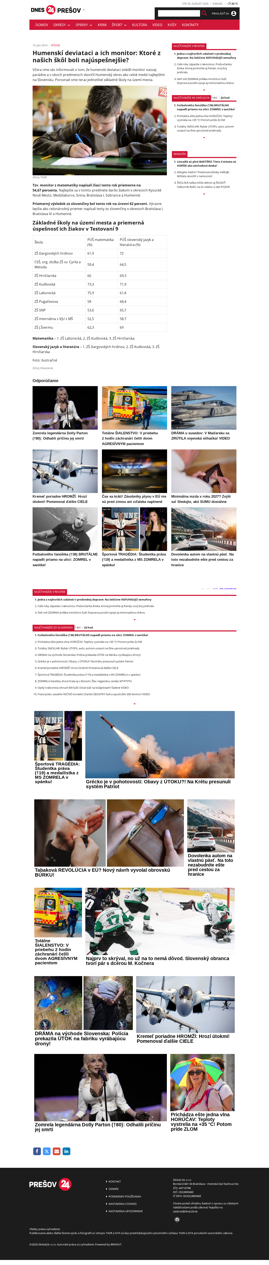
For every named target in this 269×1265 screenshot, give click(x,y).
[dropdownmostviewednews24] (204, 138)
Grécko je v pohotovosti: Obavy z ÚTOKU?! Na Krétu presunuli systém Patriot (85, 661)
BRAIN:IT (116, 1244)
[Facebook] (37, 1151)
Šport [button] (118, 25)
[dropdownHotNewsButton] (204, 194)
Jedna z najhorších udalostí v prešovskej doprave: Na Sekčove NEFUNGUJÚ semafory (206, 56)
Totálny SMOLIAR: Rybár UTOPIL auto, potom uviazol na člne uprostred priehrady (205, 128)
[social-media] (176, 1220)
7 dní (214, 98)
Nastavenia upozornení (125, 1211)
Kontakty (190, 25)
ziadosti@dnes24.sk (185, 1211)
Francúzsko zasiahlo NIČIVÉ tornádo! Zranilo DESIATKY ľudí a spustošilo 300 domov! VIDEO (94, 694)
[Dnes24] (69, 10)
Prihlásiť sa (220, 13)
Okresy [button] (60, 25)
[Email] (56, 1151)
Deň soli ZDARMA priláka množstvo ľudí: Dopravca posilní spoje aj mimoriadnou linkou (205, 81)
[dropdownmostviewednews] (204, 90)
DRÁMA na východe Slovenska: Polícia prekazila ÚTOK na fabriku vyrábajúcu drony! (89, 655)
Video (157, 25)
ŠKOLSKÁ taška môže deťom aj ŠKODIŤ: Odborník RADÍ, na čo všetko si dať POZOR (203, 185)
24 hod (225, 98)
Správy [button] (83, 25)
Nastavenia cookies (122, 1204)
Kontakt (114, 1181)
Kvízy (172, 25)
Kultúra (139, 25)
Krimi (102, 25)
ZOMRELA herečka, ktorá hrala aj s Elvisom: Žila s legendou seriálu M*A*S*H (85, 681)
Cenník (113, 1189)
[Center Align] (204, 13)
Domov (42, 25)
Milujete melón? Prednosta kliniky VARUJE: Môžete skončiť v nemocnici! (203, 174)
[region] (84, 9)
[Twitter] (46, 1151)
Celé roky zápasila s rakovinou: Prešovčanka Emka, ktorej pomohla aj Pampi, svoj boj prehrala (204, 68)
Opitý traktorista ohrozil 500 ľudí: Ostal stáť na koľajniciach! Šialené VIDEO (83, 688)
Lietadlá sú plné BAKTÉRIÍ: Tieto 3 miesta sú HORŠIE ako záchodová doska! (206, 163)
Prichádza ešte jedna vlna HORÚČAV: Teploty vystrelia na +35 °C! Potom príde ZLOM (205, 118)
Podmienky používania (124, 1196)
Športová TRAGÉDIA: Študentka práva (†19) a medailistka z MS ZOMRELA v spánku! (89, 674)
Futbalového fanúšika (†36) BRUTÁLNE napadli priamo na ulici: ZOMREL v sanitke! (206, 107)
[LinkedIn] (66, 1151)
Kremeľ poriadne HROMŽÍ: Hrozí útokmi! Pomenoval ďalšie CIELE (78, 668)
